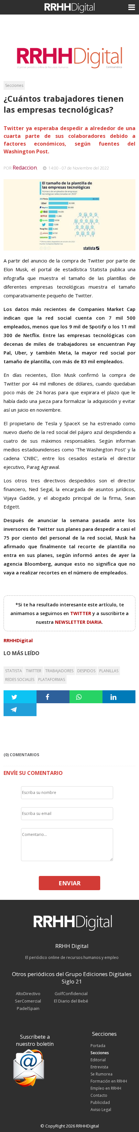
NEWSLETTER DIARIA (78, 622)
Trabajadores (59, 671)
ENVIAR (69, 883)
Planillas (108, 671)
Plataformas (51, 679)
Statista (13, 671)
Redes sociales (19, 679)
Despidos (86, 671)
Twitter (33, 671)
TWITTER (81, 613)
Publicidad (100, 1102)
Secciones (14, 85)
